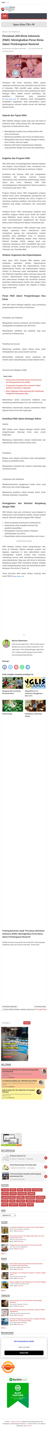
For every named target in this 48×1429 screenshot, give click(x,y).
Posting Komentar (7, 51)
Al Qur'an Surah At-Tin (18, 1156)
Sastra (4, 1204)
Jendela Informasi (16, 1421)
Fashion (5, 1193)
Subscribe (24, 1353)
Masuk (30, 1426)
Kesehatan (40, 1197)
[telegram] (28, 667)
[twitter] (10, 667)
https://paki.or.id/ (10, 99)
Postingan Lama (40, 1006)
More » (3, 1254)
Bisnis (20, 1190)
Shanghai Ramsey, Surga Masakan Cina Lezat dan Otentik (26, 1245)
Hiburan (31, 1193)
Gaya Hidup (22, 1193)
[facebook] (4, 667)
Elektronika (37, 1190)
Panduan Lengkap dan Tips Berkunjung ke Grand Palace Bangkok (28, 1282)
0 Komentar (20, 1231)
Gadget (13, 1193)
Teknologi (13, 1204)
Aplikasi (5, 1190)
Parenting (30, 1201)
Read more (12, 1077)
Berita (13, 1190)
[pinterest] (16, 667)
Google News (41, 1009)
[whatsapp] (22, 667)
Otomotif (20, 1201)
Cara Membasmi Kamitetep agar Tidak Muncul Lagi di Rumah (19, 1081)
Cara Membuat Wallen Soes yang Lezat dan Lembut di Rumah (27, 1227)
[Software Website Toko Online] (11, 1145)
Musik (12, 1201)
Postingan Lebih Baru (9, 1006)
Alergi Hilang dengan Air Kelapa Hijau (23, 1165)
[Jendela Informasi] (8, 9)
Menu (5, 16)
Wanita (22, 1204)
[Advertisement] (18, 1116)
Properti (40, 1201)
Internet (20, 1197)
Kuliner (4, 1201)
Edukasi (27, 1190)
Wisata (30, 1204)
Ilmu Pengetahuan (8, 1197)
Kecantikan (30, 1197)
